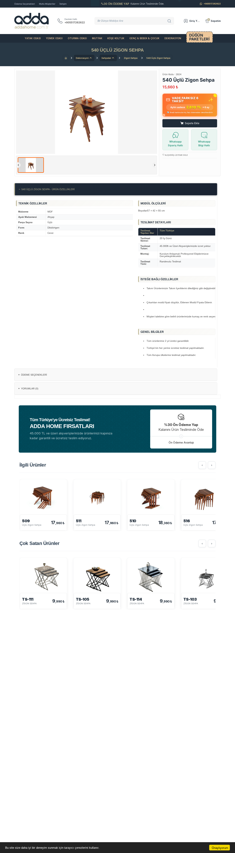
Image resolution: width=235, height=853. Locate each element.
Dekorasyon (172, 38)
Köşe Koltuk (115, 38)
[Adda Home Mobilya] (31, 21)
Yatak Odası (33, 38)
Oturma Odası (77, 38)
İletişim (63, 4)
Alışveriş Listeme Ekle (176, 155)
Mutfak (97, 38)
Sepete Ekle (192, 123)
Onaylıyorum (220, 847)
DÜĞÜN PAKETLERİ (199, 37)
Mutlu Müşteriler (47, 4)
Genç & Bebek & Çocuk (144, 38)
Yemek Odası (54, 38)
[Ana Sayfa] (66, 58)
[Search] (169, 21)
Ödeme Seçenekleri (24, 4)
